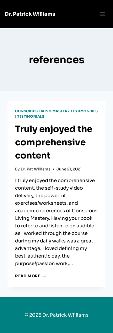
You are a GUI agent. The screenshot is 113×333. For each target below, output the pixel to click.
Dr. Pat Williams (35, 169)
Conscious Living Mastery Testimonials (56, 111)
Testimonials (30, 116)
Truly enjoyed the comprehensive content (53, 142)
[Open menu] (102, 14)
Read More (30, 276)
